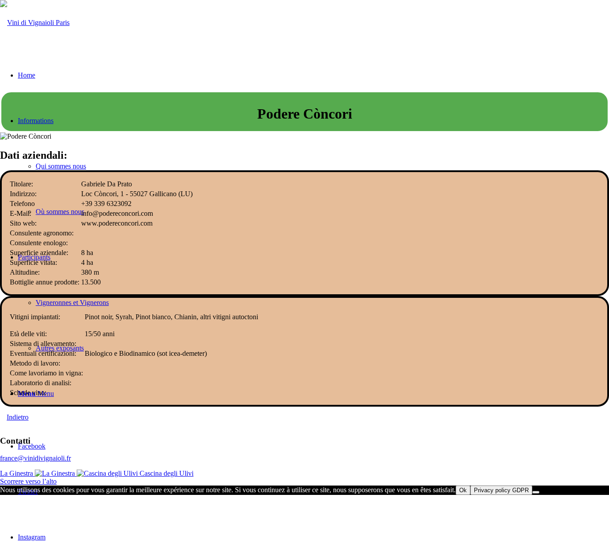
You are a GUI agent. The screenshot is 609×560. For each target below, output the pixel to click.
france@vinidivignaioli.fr (35, 458)
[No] (535, 492)
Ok (463, 490)
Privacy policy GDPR (501, 490)
